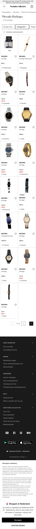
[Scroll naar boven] (31, 324)
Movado (16, 12)
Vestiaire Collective (12, 408)
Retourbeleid (8, 367)
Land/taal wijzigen (18, 525)
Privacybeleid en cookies (17, 457)
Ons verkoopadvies (10, 380)
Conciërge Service (10, 350)
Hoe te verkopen (9, 377)
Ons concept (8, 346)
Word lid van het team (11, 421)
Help (5, 394)
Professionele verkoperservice (14, 387)
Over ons (6, 411)
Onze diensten (9, 343)
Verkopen (7, 374)
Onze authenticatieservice (13, 363)
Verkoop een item (9, 384)
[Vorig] (13, 324)
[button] (31, 6)
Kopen (5, 357)
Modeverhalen (8, 424)
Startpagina (6, 12)
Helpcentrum (8, 397)
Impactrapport (8, 418)
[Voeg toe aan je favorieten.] (15, 56)
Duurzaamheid (8, 415)
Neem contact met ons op (12, 401)
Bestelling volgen (9, 360)
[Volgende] (23, 324)
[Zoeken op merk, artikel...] (4, 6)
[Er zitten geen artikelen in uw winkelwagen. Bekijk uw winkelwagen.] (31, 6)
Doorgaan (18, 520)
